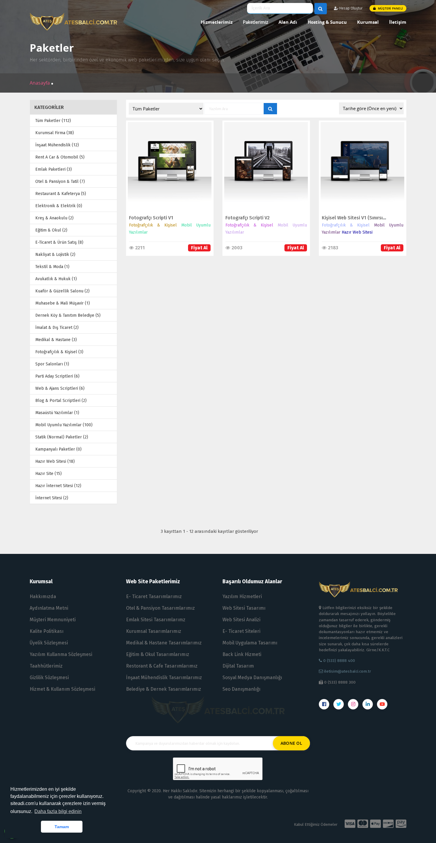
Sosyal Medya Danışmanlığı (252, 677)
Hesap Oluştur (350, 8)
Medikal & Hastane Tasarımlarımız (164, 643)
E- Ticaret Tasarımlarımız (154, 596)
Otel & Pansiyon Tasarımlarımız (160, 608)
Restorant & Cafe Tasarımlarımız (162, 666)
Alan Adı (288, 22)
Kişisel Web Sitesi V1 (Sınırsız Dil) (358, 218)
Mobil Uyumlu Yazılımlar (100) (64, 424)
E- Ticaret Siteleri (241, 631)
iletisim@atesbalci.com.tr (347, 671)
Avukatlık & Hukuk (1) (56, 278)
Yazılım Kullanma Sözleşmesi (61, 654)
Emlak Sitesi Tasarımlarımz (155, 619)
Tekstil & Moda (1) (52, 266)
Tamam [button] (62, 826)
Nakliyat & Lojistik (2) (55, 254)
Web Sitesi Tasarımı (243, 608)
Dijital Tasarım (238, 666)
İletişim (397, 22)
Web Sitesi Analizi (241, 619)
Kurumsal (368, 22)
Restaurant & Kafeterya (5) (60, 193)
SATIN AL (167, 169)
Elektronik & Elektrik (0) (58, 205)
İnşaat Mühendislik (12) (57, 145)
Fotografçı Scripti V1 (151, 218)
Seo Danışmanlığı (241, 689)
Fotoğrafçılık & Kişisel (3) (59, 351)
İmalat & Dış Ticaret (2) (57, 327)
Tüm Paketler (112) (53, 120)
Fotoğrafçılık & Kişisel (153, 225)
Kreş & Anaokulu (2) (54, 218)
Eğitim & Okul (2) (51, 230)
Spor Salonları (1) (52, 364)
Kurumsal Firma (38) (54, 132)
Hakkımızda (43, 596)
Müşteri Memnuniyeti (53, 619)
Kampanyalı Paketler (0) (58, 449)
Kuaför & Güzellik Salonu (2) (62, 291)
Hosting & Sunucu (327, 22)
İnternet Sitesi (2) (51, 497)
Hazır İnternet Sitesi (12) (58, 485)
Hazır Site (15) (48, 473)
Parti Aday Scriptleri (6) (57, 376)
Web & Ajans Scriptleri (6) (60, 388)
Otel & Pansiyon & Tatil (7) (60, 181)
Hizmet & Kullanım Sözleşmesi (62, 689)
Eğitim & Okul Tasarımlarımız (157, 654)
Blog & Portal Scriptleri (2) (61, 400)
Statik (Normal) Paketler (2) (61, 437)
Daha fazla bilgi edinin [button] (58, 811)
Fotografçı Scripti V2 (247, 218)
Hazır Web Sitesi (357, 232)
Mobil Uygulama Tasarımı (249, 643)
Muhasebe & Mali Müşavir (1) (62, 303)
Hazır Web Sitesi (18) (55, 461)
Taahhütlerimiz (46, 666)
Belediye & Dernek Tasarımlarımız (163, 689)
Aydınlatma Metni (49, 608)
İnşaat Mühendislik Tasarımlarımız (164, 677)
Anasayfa (40, 83)
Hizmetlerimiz (217, 22)
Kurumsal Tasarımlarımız (153, 631)
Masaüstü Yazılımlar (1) (57, 412)
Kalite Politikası (46, 631)
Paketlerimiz (255, 22)
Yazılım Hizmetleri (242, 596)
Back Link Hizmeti (241, 654)
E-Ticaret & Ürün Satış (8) (59, 242)
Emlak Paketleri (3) (53, 169)
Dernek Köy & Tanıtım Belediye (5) (68, 315)
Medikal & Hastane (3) (56, 339)
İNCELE (167, 157)
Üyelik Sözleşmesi (49, 643)
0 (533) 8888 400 (338, 660)
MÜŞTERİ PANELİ (390, 8)
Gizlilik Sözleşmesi (49, 677)
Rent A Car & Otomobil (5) (60, 157)
